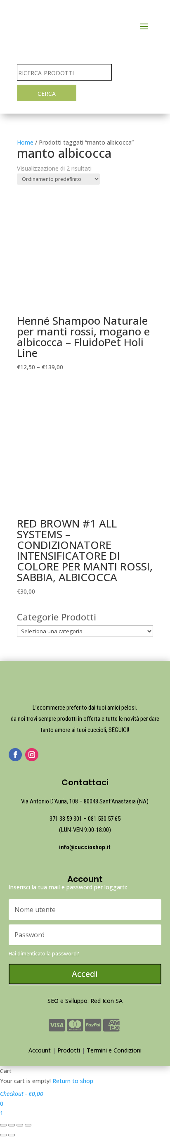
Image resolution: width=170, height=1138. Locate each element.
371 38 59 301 (66, 818)
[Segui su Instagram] (31, 754)
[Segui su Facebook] (15, 754)
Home (25, 142)
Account (39, 1050)
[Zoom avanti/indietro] (28, 1125)
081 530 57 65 (104, 818)
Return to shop (72, 1081)
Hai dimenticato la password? (44, 953)
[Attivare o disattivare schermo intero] (20, 1125)
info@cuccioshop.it (85, 847)
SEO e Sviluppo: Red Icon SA (85, 1001)
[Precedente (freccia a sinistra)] (3, 1135)
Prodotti (68, 1050)
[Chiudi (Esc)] (3, 1125)
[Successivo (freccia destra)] (11, 1135)
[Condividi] (11, 1125)
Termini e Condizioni (114, 1050)
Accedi (85, 973)
